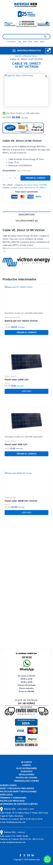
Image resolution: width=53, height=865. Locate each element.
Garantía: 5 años (17, 188)
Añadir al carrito (35, 178)
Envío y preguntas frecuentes (17, 788)
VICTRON (43, 185)
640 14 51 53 (38, 839)
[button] (46, 76)
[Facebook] (20, 855)
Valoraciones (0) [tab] (27, 220)
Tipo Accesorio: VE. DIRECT (35, 188)
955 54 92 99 (25, 819)
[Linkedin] (32, 855)
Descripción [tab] (27, 214)
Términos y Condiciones (13, 798)
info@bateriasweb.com (15, 822)
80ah (25, 42)
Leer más (26, 391)
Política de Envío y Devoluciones (18, 792)
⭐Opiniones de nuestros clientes (19, 804)
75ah (19, 42)
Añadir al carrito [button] (27, 332)
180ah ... (43, 42)
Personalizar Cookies (26, 781)
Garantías (26, 771)
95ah (30, 42)
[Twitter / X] (24, 855)
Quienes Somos (8, 785)
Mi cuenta (26, 762)
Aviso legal (6, 795)
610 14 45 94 (37, 819)
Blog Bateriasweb (26, 768)
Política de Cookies (26, 778)
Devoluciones (26, 775)
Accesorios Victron (31, 185)
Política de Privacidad (12, 801)
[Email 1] (28, 855)
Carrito (26, 765)
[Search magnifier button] (45, 36)
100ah (36, 42)
